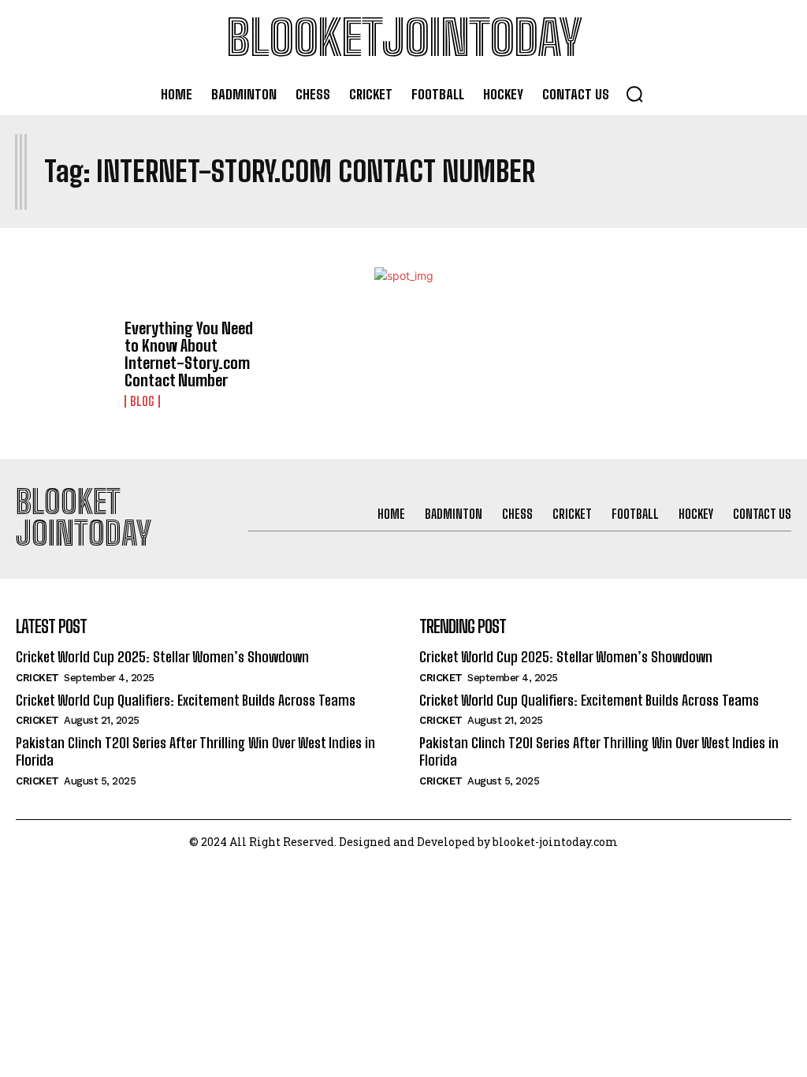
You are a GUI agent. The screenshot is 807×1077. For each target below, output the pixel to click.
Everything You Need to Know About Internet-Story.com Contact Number (189, 354)
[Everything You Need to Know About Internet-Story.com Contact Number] (64, 358)
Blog (142, 401)
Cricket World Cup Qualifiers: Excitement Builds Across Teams (185, 700)
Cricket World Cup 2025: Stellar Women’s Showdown (162, 656)
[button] (634, 94)
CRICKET (37, 678)
